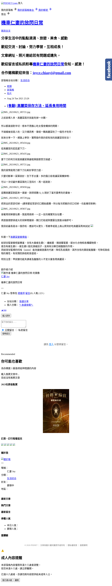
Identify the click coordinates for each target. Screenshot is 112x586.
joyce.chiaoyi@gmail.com (52, 73)
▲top (3, 310)
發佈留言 (6, 334)
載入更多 (6, 316)
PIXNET (34, 545)
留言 (27, 293)
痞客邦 (21, 293)
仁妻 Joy (5, 276)
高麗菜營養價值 (18, 237)
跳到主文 (5, 31)
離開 (17, 580)
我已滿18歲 (7, 580)
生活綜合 (25, 80)
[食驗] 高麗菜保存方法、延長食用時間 (36, 106)
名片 (9, 93)
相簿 (9, 86)
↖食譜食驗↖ (26, 305)
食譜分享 (24, 301)
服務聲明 (84, 545)
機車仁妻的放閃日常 (22, 22)
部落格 (10, 90)
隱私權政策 (72, 545)
